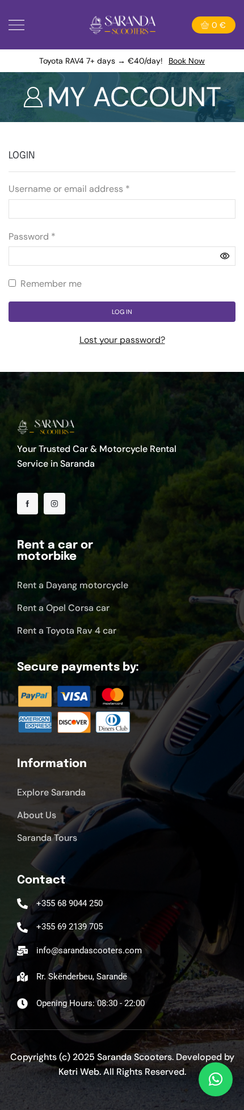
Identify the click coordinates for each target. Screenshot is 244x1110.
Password (32, 235)
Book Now (187, 61)
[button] (216, 1079)
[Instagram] (54, 503)
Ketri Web (78, 1072)
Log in (122, 312)
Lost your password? (122, 340)
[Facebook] (27, 503)
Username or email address (69, 188)
